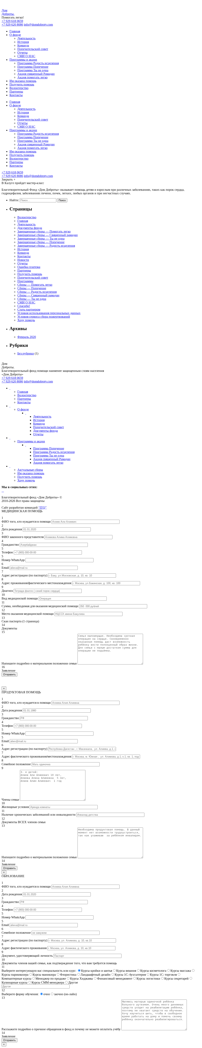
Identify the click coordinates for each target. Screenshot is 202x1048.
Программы (25, 281)
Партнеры (16, 91)
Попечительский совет (32, 49)
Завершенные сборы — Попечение (41, 242)
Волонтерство (18, 88)
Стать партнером (28, 309)
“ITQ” (42, 507)
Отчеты (22, 52)
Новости (23, 260)
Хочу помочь (26, 320)
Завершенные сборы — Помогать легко (44, 231)
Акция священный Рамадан (36, 73)
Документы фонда (29, 228)
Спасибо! (23, 306)
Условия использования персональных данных (48, 313)
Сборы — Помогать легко (34, 284)
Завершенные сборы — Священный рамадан (47, 235)
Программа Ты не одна (32, 70)
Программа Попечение (32, 66)
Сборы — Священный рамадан (38, 295)
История (23, 42)
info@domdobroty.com (38, 24)
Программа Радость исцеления (38, 63)
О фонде (15, 34)
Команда (23, 45)
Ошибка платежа (28, 267)
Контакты (16, 95)
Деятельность (26, 38)
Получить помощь (21, 84)
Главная (14, 31)
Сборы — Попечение (31, 288)
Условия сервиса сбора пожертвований (43, 316)
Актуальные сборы (30, 469)
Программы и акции (23, 59)
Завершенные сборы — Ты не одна (41, 238)
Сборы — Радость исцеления (37, 291)
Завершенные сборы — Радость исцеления (46, 245)
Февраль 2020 (26, 337)
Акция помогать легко (32, 77)
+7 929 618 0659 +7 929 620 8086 (12, 22)
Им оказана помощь (22, 81)
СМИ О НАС (26, 56)
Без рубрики (25, 353)
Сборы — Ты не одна (31, 299)
